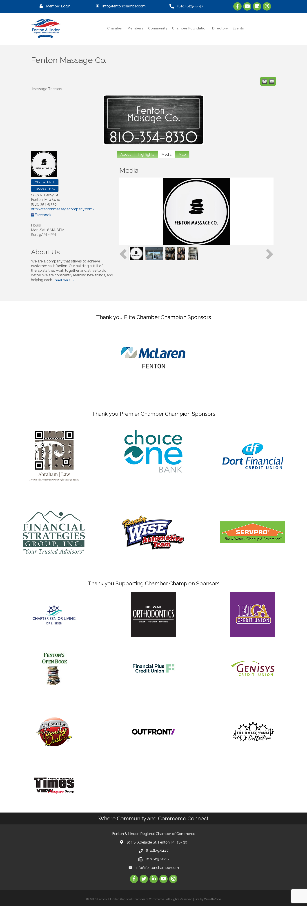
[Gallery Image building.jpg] (154, 253)
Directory (220, 28)
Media (166, 154)
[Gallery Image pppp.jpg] (192, 253)
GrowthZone (212, 899)
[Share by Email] (271, 81)
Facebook (43, 215)
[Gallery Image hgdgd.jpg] (181, 253)
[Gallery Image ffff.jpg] (170, 253)
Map (182, 154)
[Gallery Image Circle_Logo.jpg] (136, 253)
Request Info (45, 188)
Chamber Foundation (189, 28)
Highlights (146, 154)
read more (63, 280)
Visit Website (45, 182)
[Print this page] (264, 81)
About (125, 154)
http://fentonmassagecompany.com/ (63, 209)
